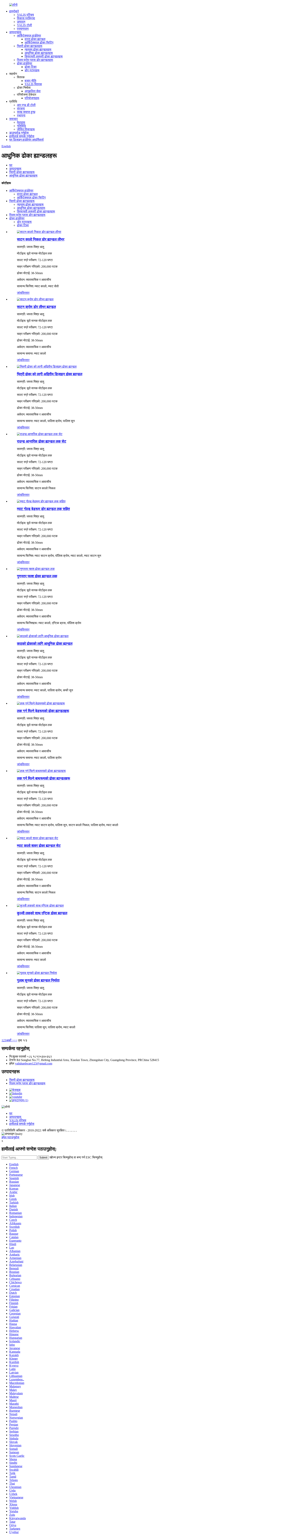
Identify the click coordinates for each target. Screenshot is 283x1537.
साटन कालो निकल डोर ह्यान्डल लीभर (40, 239)
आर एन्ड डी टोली (26, 105)
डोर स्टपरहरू (32, 70)
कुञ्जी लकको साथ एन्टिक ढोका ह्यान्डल (42, 913)
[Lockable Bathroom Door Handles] (41, 770)
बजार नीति (30, 80)
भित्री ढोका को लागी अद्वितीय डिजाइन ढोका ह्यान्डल (49, 374)
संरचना (21, 108)
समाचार (13, 118)
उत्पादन (21, 21)
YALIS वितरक (33, 84)
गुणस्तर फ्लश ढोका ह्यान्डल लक (37, 576)
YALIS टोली (24, 25)
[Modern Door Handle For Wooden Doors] (43, 636)
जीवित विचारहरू (26, 129)
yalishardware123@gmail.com (33, 1063)
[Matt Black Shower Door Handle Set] (37, 838)
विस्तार (25, 292)
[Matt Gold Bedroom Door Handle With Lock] (41, 501)
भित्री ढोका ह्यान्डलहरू (29, 46)
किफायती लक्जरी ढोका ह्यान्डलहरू (44, 56)
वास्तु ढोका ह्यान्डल (35, 39)
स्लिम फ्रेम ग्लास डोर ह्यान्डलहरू (35, 59)
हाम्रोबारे (14, 11)
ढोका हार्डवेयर (24, 63)
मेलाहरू (21, 122)
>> (15, 1040)
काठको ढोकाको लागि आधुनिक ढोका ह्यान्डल (44, 644)
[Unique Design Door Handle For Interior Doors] (47, 366)
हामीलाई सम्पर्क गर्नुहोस (21, 136)
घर (10, 165)
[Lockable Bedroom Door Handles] (41, 703)
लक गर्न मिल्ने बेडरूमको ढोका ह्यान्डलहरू (43, 711)
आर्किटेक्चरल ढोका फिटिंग (39, 42)
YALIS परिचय (25, 14)
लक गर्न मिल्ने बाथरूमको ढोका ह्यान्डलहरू (43, 778)
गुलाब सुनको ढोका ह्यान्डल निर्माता (38, 980)
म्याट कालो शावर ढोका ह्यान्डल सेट (39, 846)
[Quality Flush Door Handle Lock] (36, 568)
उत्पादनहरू (15, 32)
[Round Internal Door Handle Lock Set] (39, 434)
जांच (19, 292)
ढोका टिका (31, 66)
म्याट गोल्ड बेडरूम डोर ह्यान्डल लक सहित (43, 509)
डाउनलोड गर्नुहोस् (19, 132)
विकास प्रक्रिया (26, 18)
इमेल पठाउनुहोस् (10, 1137)
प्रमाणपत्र (23, 28)
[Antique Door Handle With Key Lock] (40, 905)
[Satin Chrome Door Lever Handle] (35, 299)
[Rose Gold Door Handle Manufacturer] (37, 972)
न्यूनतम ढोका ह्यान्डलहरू (38, 49)
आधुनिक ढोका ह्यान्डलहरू (39, 53)
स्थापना (21, 115)
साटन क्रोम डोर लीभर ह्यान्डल (36, 307)
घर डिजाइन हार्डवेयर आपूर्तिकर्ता (26, 139)
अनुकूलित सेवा (33, 91)
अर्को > (10, 1040)
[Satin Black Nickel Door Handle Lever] (39, 231)
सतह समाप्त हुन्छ (26, 112)
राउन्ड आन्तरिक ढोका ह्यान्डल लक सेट (41, 441)
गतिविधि (21, 125)
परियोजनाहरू (32, 98)
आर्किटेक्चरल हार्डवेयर (29, 35)
